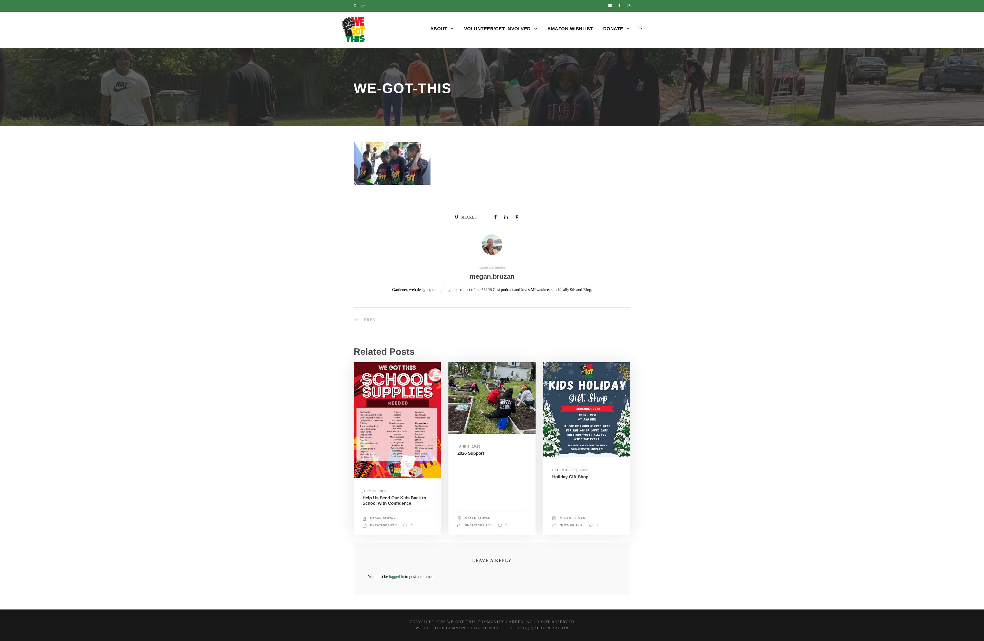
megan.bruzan (492, 276)
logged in (396, 576)
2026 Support (470, 453)
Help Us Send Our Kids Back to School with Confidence (394, 500)
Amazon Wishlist (570, 28)
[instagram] (628, 6)
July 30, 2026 (375, 491)
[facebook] (619, 6)
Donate (359, 6)
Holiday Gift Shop (570, 476)
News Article (571, 525)
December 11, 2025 (570, 470)
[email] (610, 6)
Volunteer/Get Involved (497, 28)
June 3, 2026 (469, 446)
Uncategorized (383, 525)
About (438, 28)
